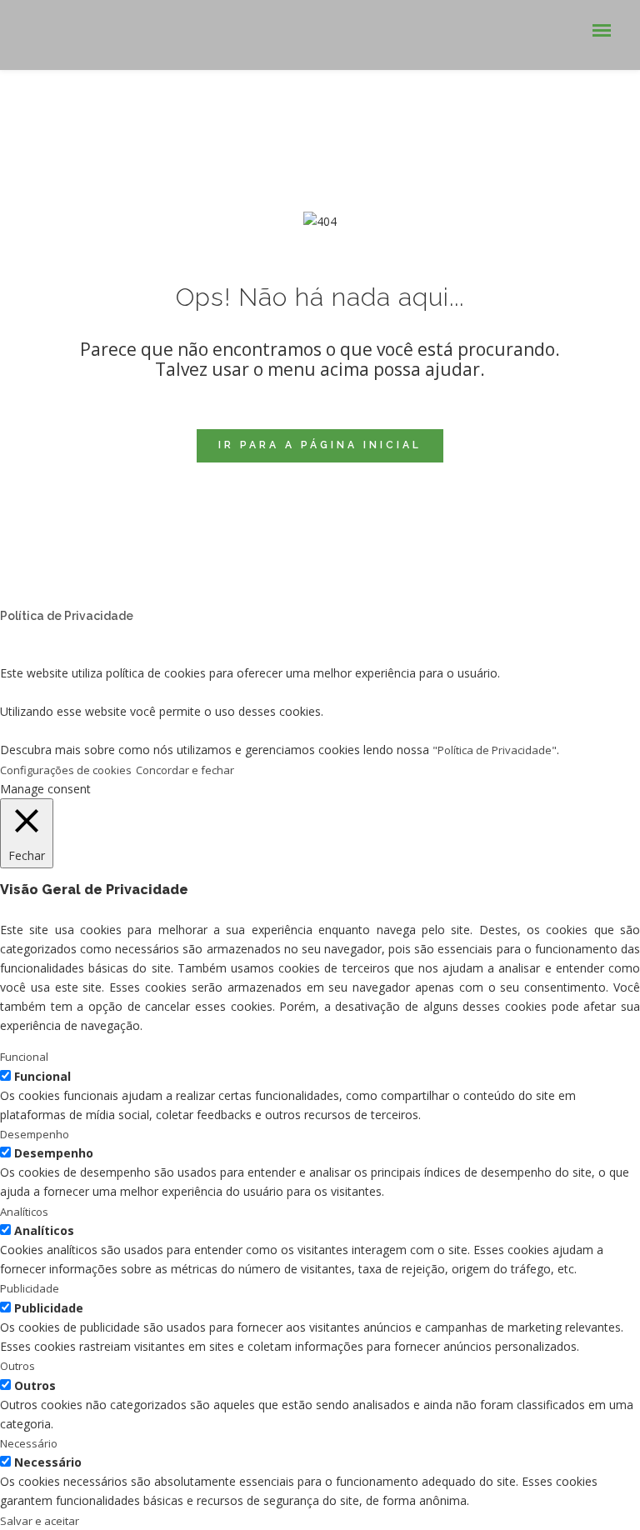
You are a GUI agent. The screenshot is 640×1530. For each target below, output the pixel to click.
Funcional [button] (24, 1056)
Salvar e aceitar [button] (39, 1520)
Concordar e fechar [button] (185, 770)
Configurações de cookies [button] (66, 770)
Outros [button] (17, 1365)
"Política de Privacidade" (494, 750)
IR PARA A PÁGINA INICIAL (320, 445)
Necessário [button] (29, 1443)
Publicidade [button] (29, 1288)
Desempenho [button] (34, 1134)
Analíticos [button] (24, 1211)
